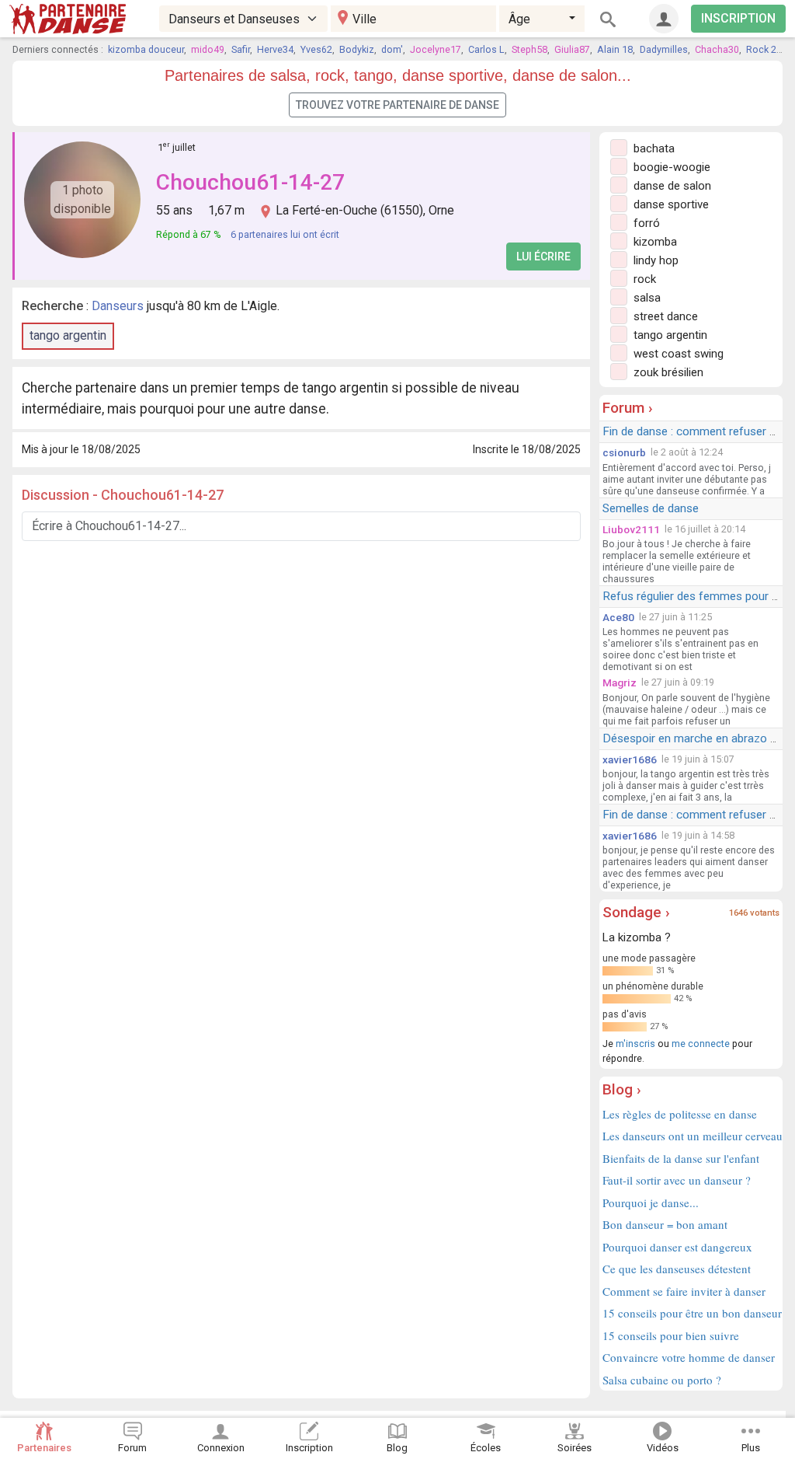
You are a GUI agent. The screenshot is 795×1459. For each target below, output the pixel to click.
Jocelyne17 (435, 49)
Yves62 (316, 49)
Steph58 (529, 49)
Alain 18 (615, 49)
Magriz (619, 682)
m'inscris (635, 1043)
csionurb (624, 452)
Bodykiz (356, 49)
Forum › (627, 408)
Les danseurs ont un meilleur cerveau (690, 1135)
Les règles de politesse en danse (679, 1114)
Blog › (621, 1089)
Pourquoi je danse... (650, 1202)
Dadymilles (664, 49)
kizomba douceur (146, 49)
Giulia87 (572, 49)
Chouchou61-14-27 (250, 182)
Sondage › (636, 912)
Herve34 (275, 49)
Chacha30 (717, 49)
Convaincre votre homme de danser (688, 1357)
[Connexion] (664, 18)
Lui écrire (543, 256)
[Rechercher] (608, 18)
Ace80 (618, 617)
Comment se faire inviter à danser (683, 1291)
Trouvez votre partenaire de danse (397, 105)
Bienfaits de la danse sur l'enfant (680, 1158)
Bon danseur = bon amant (664, 1224)
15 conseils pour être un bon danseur (690, 1313)
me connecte (701, 1043)
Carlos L (486, 49)
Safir (240, 49)
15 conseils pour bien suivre (670, 1335)
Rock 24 (764, 49)
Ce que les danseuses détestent (676, 1268)
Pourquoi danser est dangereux (677, 1247)
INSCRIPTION (738, 18)
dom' (392, 49)
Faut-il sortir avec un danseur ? (676, 1180)
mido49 (207, 49)
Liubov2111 (631, 529)
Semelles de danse (650, 508)
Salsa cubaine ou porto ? (661, 1379)
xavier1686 (629, 759)
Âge (519, 19)
